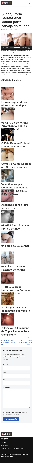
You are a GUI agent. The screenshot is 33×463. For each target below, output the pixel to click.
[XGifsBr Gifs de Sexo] (6, 3)
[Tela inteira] (29, 48)
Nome (5, 365)
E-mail (5, 372)
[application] (16, 41)
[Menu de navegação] (17, 3)
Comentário (7, 387)
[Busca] (30, 3)
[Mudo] (26, 48)
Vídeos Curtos (13, 29)
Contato (3, 442)
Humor (3, 29)
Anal (7, 29)
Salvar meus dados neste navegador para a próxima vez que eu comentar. (16, 414)
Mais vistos (4, 445)
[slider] (15, 47)
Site (4, 380)
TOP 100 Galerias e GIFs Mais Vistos (12, 448)
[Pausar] (4, 48)
